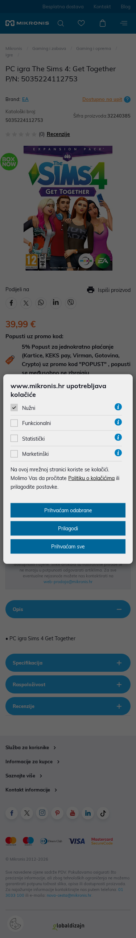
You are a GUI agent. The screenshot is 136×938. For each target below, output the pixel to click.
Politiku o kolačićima (91, 478)
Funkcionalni (36, 423)
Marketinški (35, 454)
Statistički (33, 438)
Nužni (28, 408)
